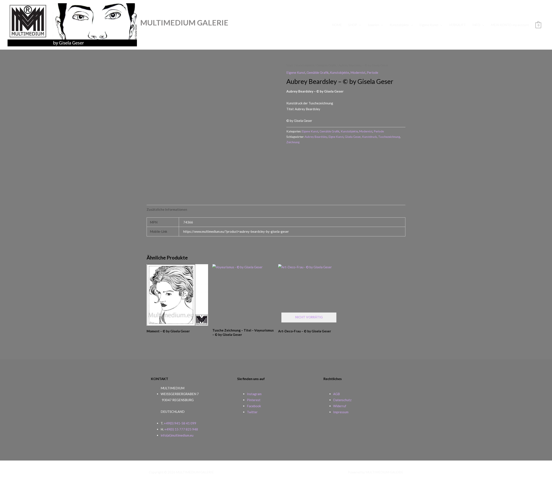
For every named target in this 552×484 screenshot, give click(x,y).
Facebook (254, 406)
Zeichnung (293, 142)
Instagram (254, 394)
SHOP (352, 25)
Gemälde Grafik (326, 65)
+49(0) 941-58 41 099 (180, 423)
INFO (476, 25)
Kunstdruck (369, 136)
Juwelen (373, 25)
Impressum (340, 412)
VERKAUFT (457, 25)
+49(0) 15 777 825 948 (181, 429)
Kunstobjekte (399, 25)
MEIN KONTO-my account (510, 25)
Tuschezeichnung (389, 136)
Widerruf (339, 406)
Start (289, 65)
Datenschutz (342, 400)
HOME (337, 25)
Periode (372, 72)
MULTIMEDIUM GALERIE (184, 22)
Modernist (357, 72)
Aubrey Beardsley (316, 136)
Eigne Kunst (336, 136)
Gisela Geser (353, 136)
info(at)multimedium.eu (177, 435)
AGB (336, 394)
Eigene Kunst (428, 25)
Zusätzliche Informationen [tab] (167, 209)
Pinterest (253, 400)
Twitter (252, 412)
